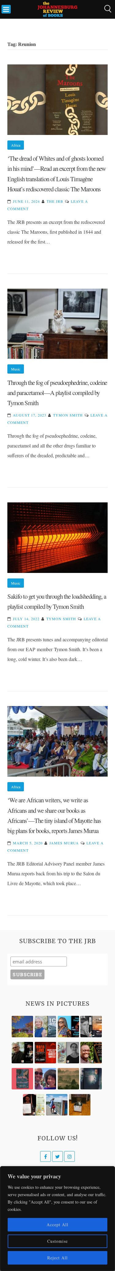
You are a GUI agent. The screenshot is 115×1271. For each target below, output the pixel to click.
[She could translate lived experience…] (45, 1078)
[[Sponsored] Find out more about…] (22, 1078)
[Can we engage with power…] (22, 1052)
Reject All (57, 1258)
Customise (57, 1241)
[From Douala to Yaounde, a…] (68, 1078)
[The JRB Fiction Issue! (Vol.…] (22, 1026)
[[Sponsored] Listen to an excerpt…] (68, 1026)
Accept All (57, 1224)
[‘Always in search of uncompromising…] (91, 1026)
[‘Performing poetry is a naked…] (68, 1052)
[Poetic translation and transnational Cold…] (91, 1078)
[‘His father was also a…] (33, 1104)
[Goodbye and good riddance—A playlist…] (79, 1104)
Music (15, 369)
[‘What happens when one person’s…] (91, 1052)
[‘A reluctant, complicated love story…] (45, 1026)
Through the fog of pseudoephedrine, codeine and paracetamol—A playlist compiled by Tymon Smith (57, 392)
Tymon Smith (68, 415)
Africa (15, 145)
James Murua (64, 842)
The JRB (55, 201)
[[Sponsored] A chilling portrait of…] (45, 1052)
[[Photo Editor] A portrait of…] (56, 1104)
